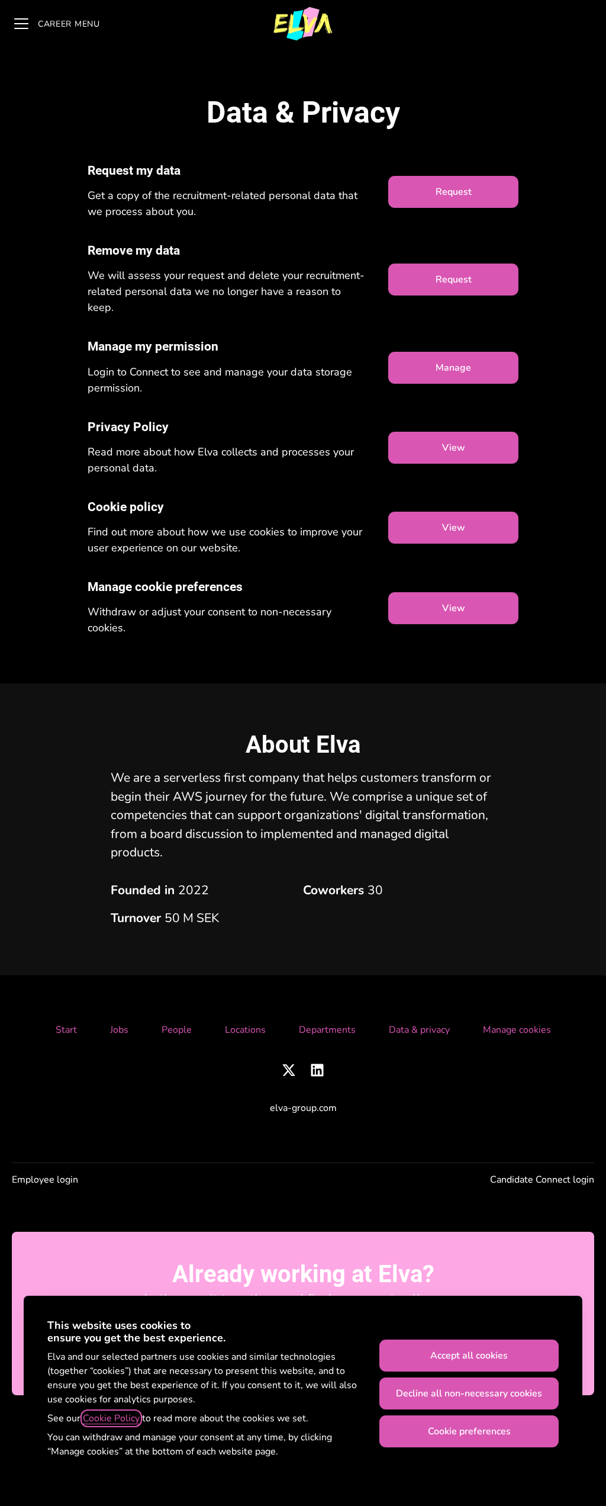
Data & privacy (419, 1029)
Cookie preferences (469, 1431)
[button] (453, 608)
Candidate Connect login (542, 1179)
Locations (245, 1029)
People (177, 1029)
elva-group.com (303, 1108)
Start (66, 1029)
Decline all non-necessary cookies (469, 1393)
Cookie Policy (111, 1418)
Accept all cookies (469, 1355)
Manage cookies (517, 1029)
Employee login (45, 1179)
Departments (327, 1029)
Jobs (119, 1029)
